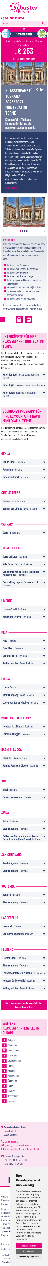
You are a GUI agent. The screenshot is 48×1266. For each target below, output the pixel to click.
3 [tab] (24, 231)
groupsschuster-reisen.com (18, 1145)
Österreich (7, 1227)
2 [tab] (22, 231)
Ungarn (4, 1235)
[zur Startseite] (24, 12)
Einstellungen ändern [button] (29, 1257)
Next (44, 231)
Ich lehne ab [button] (28, 1251)
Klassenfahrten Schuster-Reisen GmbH (22, 1149)
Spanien (4, 1231)
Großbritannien (8, 1220)
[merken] (32, 89)
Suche (5, 23)
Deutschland (6, 1212)
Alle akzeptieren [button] (28, 1246)
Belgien (4, 1209)
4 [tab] (26, 231)
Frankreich (6, 1216)
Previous (3, 231)
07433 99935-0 (11, 1141)
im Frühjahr (6, 1249)
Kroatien (6, 1223)
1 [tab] (20, 231)
